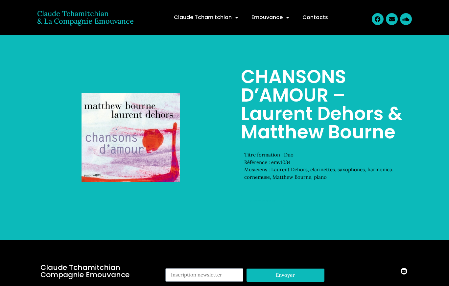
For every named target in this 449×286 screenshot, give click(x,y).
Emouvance (267, 17)
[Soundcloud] (406, 19)
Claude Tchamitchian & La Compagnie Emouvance (85, 17)
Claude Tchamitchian (203, 17)
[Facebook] (378, 19)
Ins (168, 264)
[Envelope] (392, 19)
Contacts (315, 17)
